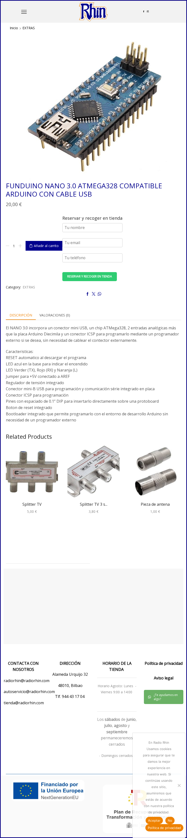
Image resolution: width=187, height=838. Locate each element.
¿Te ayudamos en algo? (166, 697)
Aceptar (154, 820)
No (170, 820)
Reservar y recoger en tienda (89, 276)
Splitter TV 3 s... (93, 504)
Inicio (14, 28)
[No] (179, 785)
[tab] (21, 315)
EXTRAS (28, 28)
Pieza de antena (155, 504)
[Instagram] (148, 11)
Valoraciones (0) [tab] (54, 315)
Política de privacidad (164, 828)
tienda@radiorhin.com (24, 702)
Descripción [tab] (20, 315)
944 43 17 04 (73, 696)
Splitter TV (32, 504)
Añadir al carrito (46, 245)
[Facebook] (144, 11)
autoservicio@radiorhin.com (29, 691)
